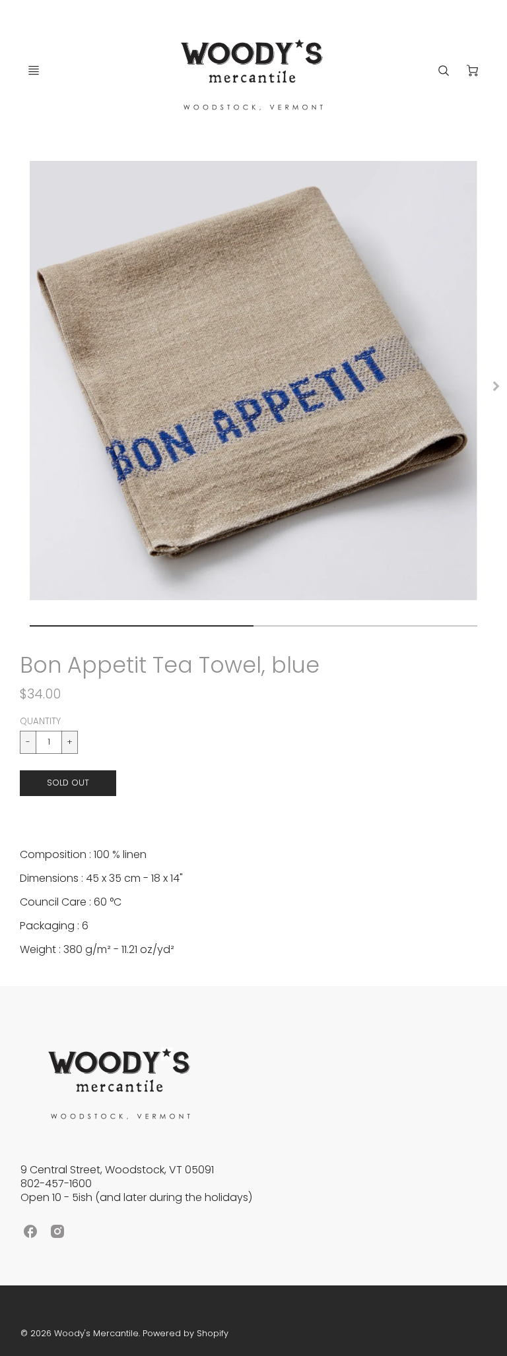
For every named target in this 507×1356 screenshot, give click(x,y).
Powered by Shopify (185, 1333)
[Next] (495, 386)
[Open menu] (33, 70)
